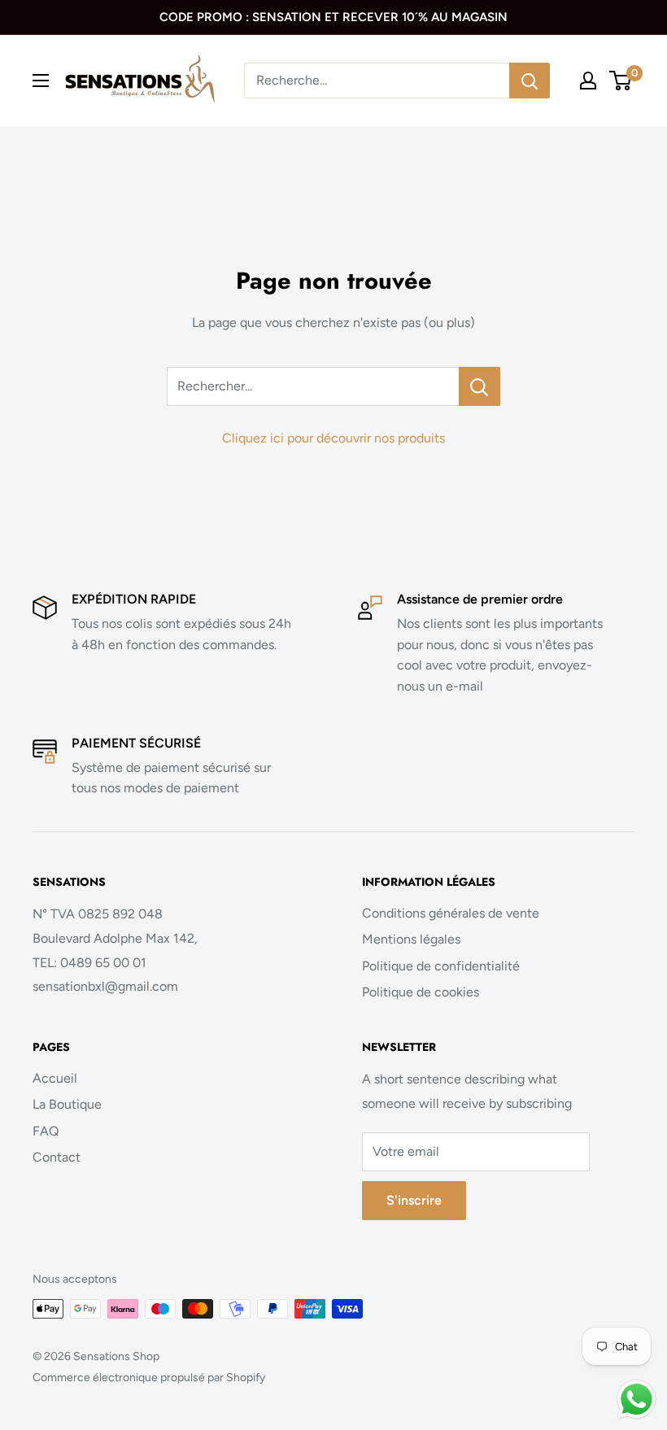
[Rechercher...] (479, 386)
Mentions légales (411, 939)
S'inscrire (414, 1200)
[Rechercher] (529, 80)
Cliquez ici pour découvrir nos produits (333, 438)
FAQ (46, 1131)
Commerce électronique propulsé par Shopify (149, 1377)
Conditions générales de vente (450, 913)
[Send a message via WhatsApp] (636, 1399)
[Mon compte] (588, 80)
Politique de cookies (420, 992)
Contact (57, 1157)
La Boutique (67, 1104)
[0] (621, 80)
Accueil (55, 1078)
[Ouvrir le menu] (41, 80)
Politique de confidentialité (441, 966)
